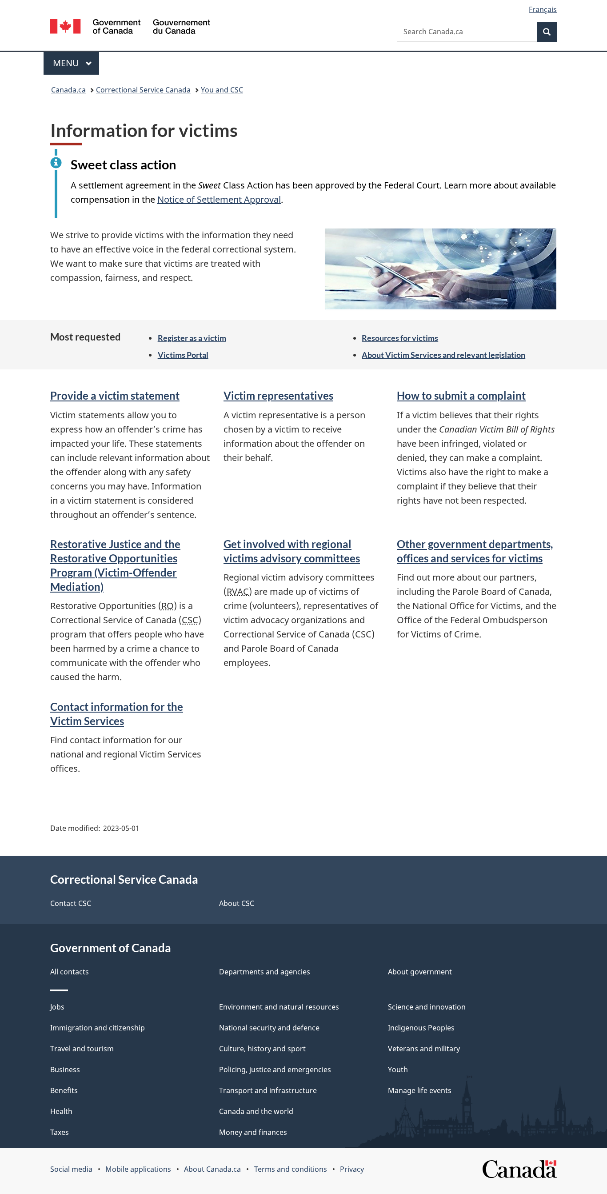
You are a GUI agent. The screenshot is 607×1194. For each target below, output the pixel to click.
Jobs (57, 1007)
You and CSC (222, 90)
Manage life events (419, 1090)
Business (65, 1069)
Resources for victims (400, 338)
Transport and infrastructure (268, 1090)
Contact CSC (70, 903)
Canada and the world (256, 1111)
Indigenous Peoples (421, 1028)
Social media (71, 1169)
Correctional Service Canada (143, 90)
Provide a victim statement (115, 395)
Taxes (59, 1132)
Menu (67, 63)
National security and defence (269, 1028)
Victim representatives (278, 395)
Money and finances (253, 1132)
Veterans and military (424, 1049)
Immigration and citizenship (97, 1028)
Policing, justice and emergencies (275, 1069)
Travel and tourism (82, 1049)
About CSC (236, 903)
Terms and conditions (290, 1169)
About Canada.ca (212, 1169)
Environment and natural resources (279, 1007)
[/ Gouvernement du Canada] (130, 27)
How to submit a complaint (461, 395)
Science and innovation (427, 1007)
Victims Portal (183, 355)
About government (420, 972)
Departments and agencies (264, 972)
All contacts (69, 972)
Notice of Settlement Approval (219, 199)
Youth (398, 1069)
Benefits (64, 1090)
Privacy (352, 1169)
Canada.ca (68, 90)
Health (61, 1111)
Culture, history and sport (262, 1049)
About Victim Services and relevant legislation (443, 355)
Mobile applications (138, 1169)
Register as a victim (192, 338)
